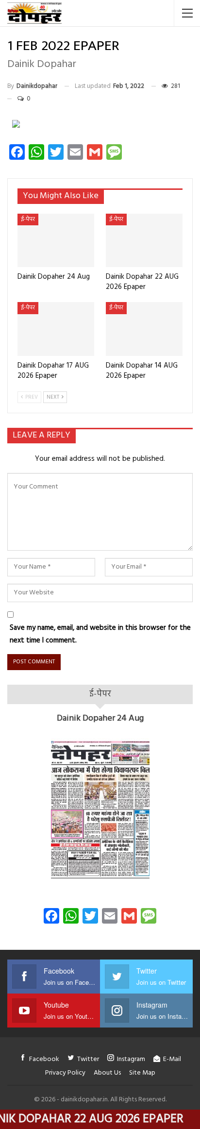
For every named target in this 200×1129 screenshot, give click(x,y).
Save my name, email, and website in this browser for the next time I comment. (100, 634)
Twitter (88, 1059)
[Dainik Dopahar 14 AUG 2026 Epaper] (144, 329)
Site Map (142, 1072)
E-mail (172, 1059)
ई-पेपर (28, 219)
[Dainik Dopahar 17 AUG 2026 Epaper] (55, 329)
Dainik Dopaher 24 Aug (100, 718)
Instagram (131, 1059)
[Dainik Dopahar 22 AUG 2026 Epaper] (144, 241)
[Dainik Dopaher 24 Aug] (55, 241)
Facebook (44, 1059)
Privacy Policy (65, 1072)
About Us (107, 1072)
